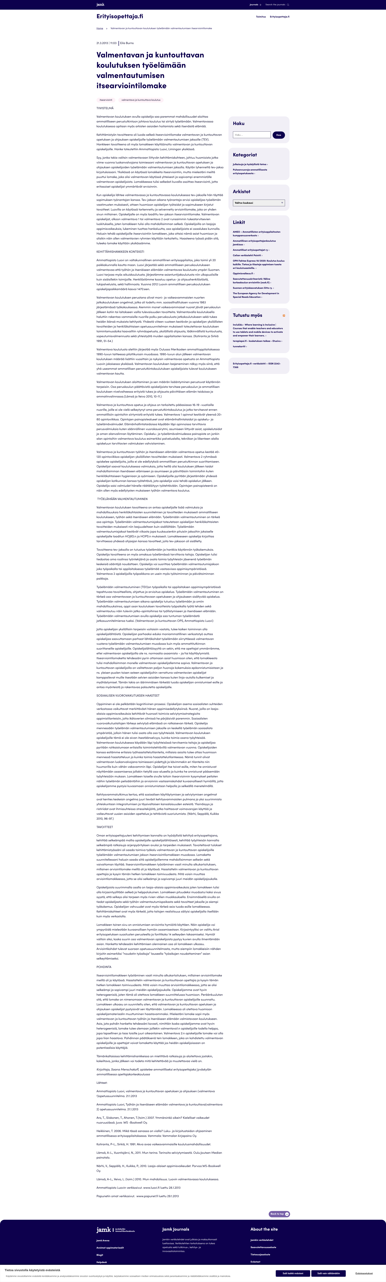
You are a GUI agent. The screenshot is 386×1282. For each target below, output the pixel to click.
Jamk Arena (102, 1241)
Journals (254, 5)
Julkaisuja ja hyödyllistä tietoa (249, 164)
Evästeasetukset (364, 1273)
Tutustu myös (247, 315)
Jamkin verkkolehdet (262, 1240)
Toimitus (261, 17)
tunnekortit (239, 347)
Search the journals (275, 5)
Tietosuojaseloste (260, 1255)
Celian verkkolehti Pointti (247, 256)
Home (99, 28)
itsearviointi (106, 100)
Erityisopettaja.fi (280, 17)
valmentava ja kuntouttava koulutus (141, 100)
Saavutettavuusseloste (263, 1247)
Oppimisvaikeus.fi (243, 274)
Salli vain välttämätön (328, 1273)
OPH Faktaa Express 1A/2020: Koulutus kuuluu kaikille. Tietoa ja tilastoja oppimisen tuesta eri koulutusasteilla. (259, 265)
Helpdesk (101, 1262)
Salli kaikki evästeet (293, 1273)
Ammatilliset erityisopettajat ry (250, 250)
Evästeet (255, 1262)
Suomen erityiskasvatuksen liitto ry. (252, 288)
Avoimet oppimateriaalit (110, 1248)
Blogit (99, 1255)
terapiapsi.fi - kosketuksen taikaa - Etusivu (257, 341)
